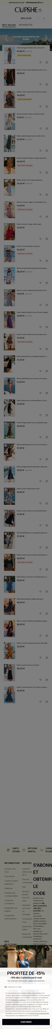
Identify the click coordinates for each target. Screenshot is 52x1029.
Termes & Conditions (18, 1000)
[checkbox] (3, 993)
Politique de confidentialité (39, 1013)
